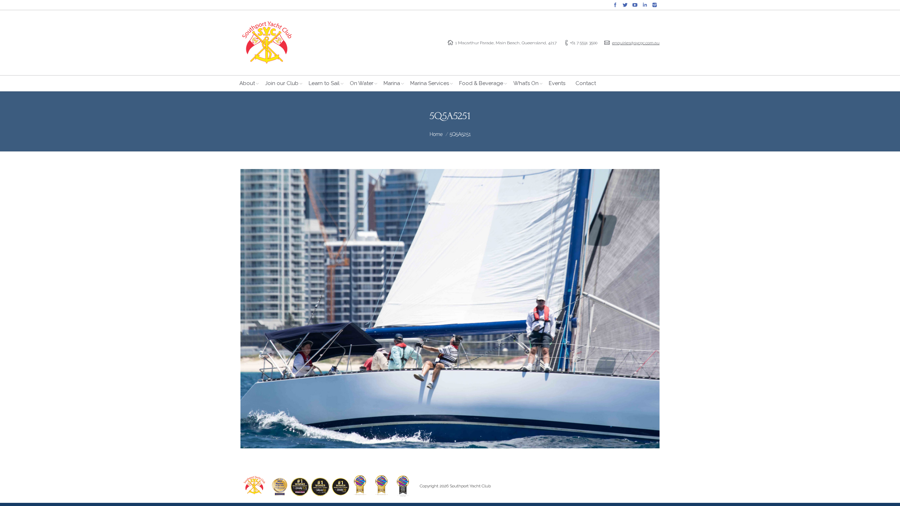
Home (436, 134)
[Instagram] (654, 5)
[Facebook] (615, 5)
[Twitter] (625, 5)
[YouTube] (635, 5)
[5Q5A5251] (450, 308)
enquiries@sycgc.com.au (636, 42)
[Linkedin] (645, 5)
